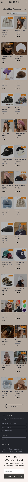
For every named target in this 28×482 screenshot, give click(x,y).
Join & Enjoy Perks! (14, 476)
